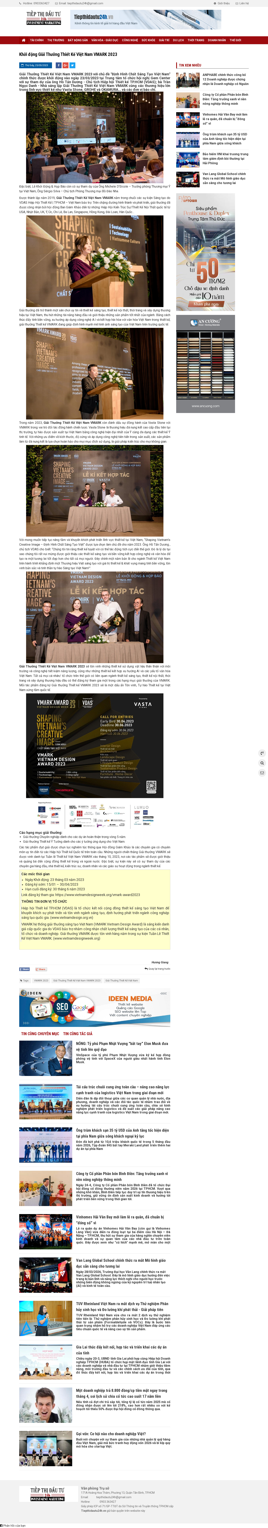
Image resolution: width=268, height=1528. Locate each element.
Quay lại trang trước (159, 968)
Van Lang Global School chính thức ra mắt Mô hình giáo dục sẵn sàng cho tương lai (224, 178)
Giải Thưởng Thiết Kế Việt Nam (122, 980)
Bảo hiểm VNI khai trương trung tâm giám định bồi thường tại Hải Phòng (225, 158)
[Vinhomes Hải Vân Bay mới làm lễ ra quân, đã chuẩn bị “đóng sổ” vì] (45, 1231)
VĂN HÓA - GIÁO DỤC (104, 40)
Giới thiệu (224, 3)
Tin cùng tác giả (77, 1033)
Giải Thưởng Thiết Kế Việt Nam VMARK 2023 (76, 980)
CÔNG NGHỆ (130, 40)
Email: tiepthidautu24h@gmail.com (81, 3)
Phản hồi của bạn (14, 1525)
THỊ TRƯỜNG (55, 40)
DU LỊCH (178, 40)
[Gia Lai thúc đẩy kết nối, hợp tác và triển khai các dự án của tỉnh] (45, 1361)
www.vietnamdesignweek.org (76, 938)
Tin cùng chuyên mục (40, 1033)
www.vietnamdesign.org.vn (71, 918)
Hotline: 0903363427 (36, 3)
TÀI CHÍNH (37, 40)
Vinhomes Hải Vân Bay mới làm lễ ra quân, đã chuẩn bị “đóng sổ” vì (225, 119)
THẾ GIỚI (235, 40)
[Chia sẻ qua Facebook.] (24, 969)
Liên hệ (244, 3)
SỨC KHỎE (148, 40)
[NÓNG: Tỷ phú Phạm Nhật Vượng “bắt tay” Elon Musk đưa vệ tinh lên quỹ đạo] (45, 1058)
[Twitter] (72, 65)
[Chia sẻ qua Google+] (65, 65)
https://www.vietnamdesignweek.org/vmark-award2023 (97, 895)
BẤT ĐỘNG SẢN (78, 40)
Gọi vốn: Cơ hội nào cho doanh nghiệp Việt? (111, 1433)
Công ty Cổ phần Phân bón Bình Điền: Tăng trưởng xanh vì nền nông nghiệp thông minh (225, 99)
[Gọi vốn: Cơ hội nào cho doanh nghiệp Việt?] (45, 1448)
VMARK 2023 (41, 980)
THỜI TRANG (196, 40)
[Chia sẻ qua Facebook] (59, 65)
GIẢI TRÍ (164, 40)
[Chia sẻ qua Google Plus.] (41, 969)
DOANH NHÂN (217, 40)
